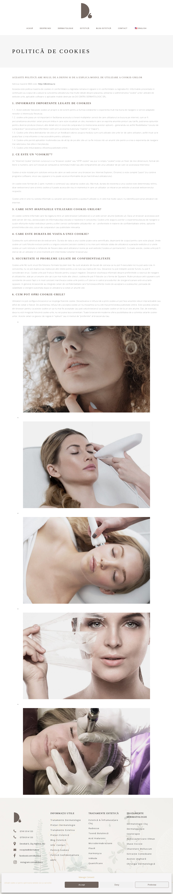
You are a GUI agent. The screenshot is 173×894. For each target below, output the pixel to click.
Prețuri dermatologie (62, 825)
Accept (82, 885)
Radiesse (94, 828)
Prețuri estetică (59, 835)
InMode (93, 858)
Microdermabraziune (100, 843)
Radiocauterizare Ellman (141, 838)
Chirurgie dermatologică (141, 863)
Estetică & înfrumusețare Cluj (103, 822)
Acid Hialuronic (97, 838)
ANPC (53, 860)
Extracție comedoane (139, 853)
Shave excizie (135, 843)
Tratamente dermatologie (65, 820)
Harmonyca (95, 853)
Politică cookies (59, 850)
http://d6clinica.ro (46, 84)
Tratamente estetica (62, 830)
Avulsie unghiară (136, 858)
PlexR (92, 848)
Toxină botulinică (99, 833)
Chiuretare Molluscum (139, 848)
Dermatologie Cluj (137, 823)
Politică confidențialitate (64, 855)
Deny (116, 885)
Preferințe (152, 885)
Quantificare (96, 863)
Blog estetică (58, 840)
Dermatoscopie (136, 828)
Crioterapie (133, 833)
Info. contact (58, 845)
